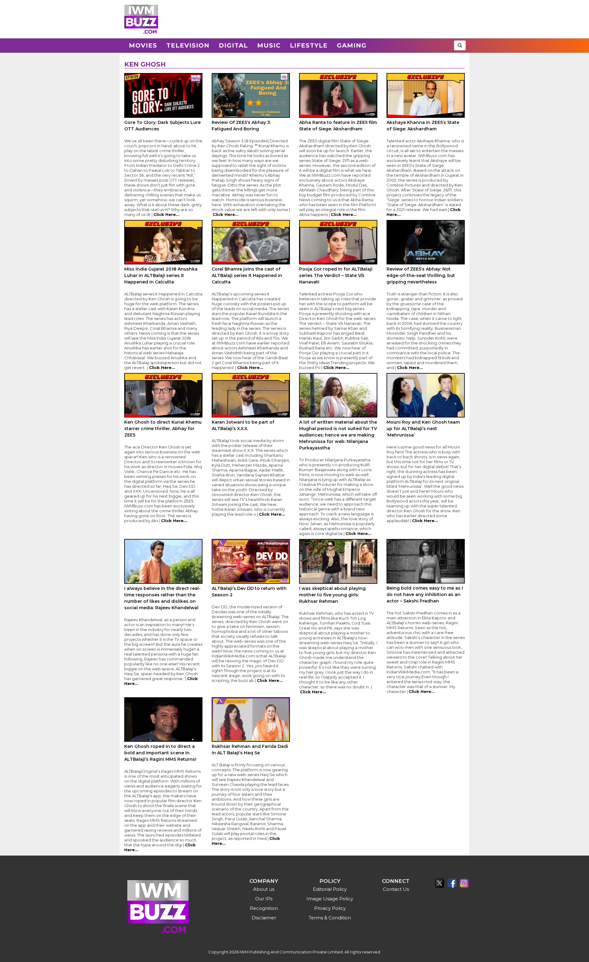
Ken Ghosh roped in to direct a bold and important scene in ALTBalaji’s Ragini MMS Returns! (160, 753)
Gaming (352, 45)
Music (269, 45)
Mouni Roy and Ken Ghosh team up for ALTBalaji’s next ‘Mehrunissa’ (423, 428)
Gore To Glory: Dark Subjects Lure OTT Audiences (162, 126)
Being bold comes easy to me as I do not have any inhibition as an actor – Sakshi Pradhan (425, 594)
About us (263, 889)
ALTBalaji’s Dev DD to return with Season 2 (249, 592)
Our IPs (263, 899)
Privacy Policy (330, 908)
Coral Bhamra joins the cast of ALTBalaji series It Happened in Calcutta (247, 275)
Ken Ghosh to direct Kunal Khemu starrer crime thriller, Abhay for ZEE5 (163, 428)
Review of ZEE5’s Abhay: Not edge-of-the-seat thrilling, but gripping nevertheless (421, 275)
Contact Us (396, 889)
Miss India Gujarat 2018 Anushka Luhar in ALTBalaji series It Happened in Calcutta (161, 275)
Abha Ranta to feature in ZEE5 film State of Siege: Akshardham (338, 126)
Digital (233, 45)
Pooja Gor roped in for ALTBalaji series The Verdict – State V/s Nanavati (335, 275)
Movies (143, 45)
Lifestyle (309, 45)
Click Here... (166, 214)
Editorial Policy (330, 889)
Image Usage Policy (329, 899)
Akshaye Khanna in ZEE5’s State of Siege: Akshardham (423, 126)
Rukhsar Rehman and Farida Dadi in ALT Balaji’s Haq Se (250, 750)
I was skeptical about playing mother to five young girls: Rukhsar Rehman (332, 595)
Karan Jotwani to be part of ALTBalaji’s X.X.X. (243, 425)
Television (188, 45)
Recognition (264, 908)
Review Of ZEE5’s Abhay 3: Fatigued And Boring (241, 126)
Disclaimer (264, 918)
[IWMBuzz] (141, 19)
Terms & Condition (330, 918)
